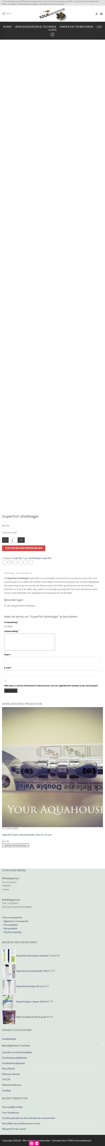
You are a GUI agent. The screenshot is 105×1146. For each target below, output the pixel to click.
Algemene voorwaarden (16, 921)
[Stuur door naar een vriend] (20, 562)
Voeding (6, 1090)
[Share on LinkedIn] (30, 562)
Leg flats (18, 558)
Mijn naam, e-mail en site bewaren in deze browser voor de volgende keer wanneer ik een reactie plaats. (51, 685)
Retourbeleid (10, 928)
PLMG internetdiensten (79, 1140)
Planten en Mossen (11, 1084)
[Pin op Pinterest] (25, 562)
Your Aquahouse (10, 1112)
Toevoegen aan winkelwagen (23, 548)
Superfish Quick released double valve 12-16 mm (27, 834)
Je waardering (11, 622)
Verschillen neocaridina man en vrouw (21, 1123)
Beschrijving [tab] (9, 573)
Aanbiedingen (9, 1038)
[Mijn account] (96, 14)
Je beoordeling (11, 631)
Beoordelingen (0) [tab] (24, 573)
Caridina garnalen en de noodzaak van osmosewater (28, 1118)
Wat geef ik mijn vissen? (14, 1128)
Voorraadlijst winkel (12, 1107)
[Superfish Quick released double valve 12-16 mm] (52, 766)
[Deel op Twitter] (15, 562)
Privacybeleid (11, 924)
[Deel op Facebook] (10, 562)
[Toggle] (97, 1044)
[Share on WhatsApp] (4, 562)
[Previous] (3, 854)
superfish (46, 558)
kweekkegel (35, 558)
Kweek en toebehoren (76, 26)
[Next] (11, 854)
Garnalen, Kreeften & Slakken (17, 1052)
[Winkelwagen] (101, 14)
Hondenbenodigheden (13, 1063)
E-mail (7, 667)
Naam (7, 654)
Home (7, 26)
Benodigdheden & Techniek (35, 26)
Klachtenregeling (12, 932)
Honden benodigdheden (14, 1057)
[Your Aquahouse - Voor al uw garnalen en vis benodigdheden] (52, 14)
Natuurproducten (11, 1074)
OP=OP (6, 1079)
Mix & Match (8, 1068)
